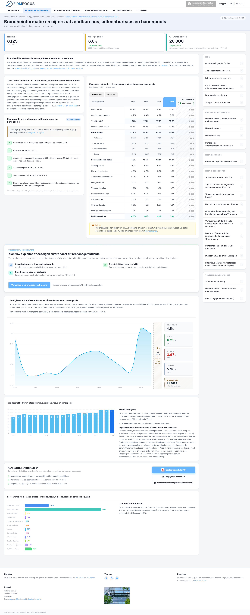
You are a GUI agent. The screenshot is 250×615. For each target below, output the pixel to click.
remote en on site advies (85, 578)
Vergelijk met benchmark (175, 477)
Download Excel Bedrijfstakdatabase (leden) (175, 482)
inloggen (164, 65)
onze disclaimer (200, 580)
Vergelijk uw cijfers (36, 132)
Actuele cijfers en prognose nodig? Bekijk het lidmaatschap (77, 285)
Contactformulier (34, 599)
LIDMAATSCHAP (124, 10)
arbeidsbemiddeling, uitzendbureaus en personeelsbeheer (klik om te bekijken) (49, 68)
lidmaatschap (151, 231)
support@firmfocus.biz (18, 599)
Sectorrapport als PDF (176, 470)
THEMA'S (15, 10)
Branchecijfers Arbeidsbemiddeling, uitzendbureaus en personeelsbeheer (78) (34, 17)
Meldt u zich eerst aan (67, 106)
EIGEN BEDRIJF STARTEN (68, 10)
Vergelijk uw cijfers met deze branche (29, 285)
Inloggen (222, 4)
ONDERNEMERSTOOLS (97, 10)
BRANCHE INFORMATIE (38, 10)
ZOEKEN (143, 10)
